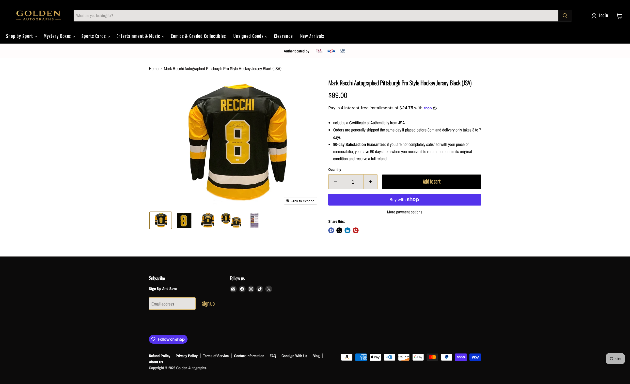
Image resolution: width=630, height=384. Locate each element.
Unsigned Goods (249, 36)
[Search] (565, 15)
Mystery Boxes (58, 36)
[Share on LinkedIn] (347, 230)
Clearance (283, 36)
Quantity (334, 169)
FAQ (273, 355)
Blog (316, 355)
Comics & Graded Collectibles (198, 36)
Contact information (249, 355)
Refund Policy (159, 355)
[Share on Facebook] (331, 230)
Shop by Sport (20, 36)
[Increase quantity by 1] (371, 181)
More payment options (404, 212)
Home (153, 68)
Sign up (208, 304)
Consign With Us (294, 355)
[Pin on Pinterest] (356, 230)
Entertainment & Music (138, 36)
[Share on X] (339, 230)
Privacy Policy (187, 355)
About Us (156, 362)
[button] (600, 16)
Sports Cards (94, 36)
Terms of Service (216, 355)
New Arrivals (312, 36)
